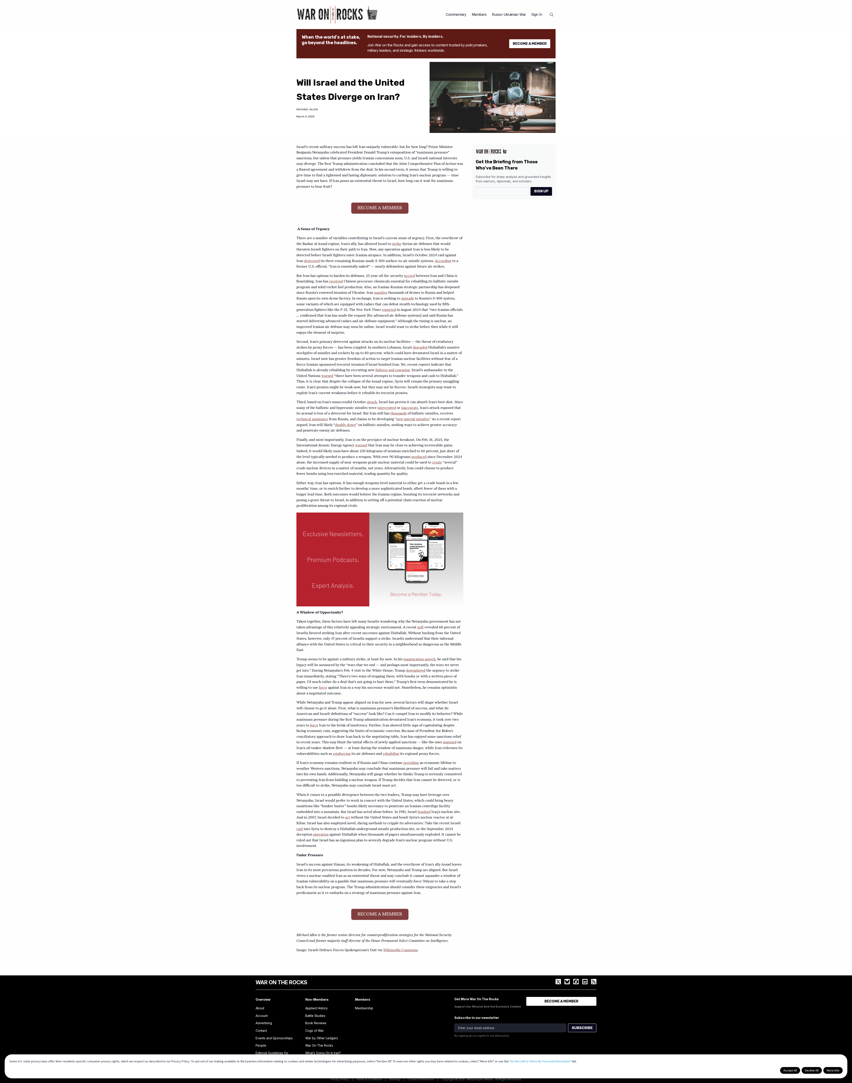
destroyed (312, 261)
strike (396, 244)
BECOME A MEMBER (530, 43)
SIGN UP (541, 191)
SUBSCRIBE (582, 1028)
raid (299, 829)
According (443, 261)
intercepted (386, 408)
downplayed (415, 671)
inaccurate (409, 408)
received (336, 281)
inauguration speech (419, 659)
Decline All (811, 1070)
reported (389, 310)
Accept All (790, 1070)
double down (345, 425)
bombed (424, 812)
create (437, 462)
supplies (380, 293)
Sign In (536, 14)
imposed (449, 742)
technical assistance (312, 419)
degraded (420, 347)
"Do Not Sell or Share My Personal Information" (540, 1061)
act (347, 817)
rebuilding (391, 754)
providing (411, 763)
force (323, 688)
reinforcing (342, 754)
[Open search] (552, 15)
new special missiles (412, 419)
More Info (833, 1070)
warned (327, 376)
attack (372, 402)
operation (321, 834)
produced (418, 457)
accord (409, 276)
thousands (398, 413)
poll (420, 627)
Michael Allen (307, 109)
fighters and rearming (392, 370)
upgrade (407, 298)
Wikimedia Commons (400, 950)
